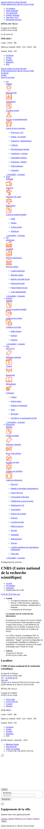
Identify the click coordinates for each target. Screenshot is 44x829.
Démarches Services (10, 425)
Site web (16, 594)
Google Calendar (7, 819)
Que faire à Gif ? (10, 347)
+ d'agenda (20, 174)
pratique (10, 8)
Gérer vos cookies (13, 749)
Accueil (9, 583)
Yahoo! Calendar (32, 819)
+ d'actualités (11, 174)
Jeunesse (12, 15)
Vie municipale (10, 239)
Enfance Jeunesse (9, 299)
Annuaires (10, 588)
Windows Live (20, 819)
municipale (11, 13)
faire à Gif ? (12, 17)
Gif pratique (9, 83)
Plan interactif (11, 746)
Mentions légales (12, 744)
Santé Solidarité (9, 178)
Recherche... (8, 793)
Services (14, 20)
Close (4, 821)
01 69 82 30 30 (7, 594)
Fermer (4, 789)
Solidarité (12, 11)
